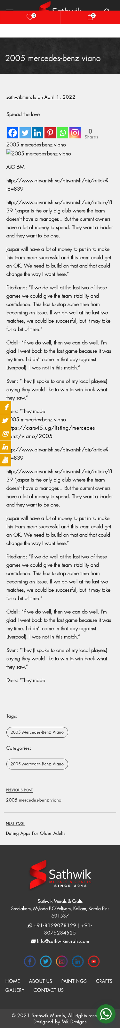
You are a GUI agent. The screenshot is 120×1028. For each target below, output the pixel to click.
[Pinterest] (50, 128)
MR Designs (74, 1021)
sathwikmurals (22, 97)
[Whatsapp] (62, 128)
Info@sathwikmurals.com (62, 941)
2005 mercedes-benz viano (37, 732)
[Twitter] (25, 128)
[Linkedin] (37, 128)
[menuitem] (13, 981)
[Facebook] (12, 128)
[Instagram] (75, 128)
